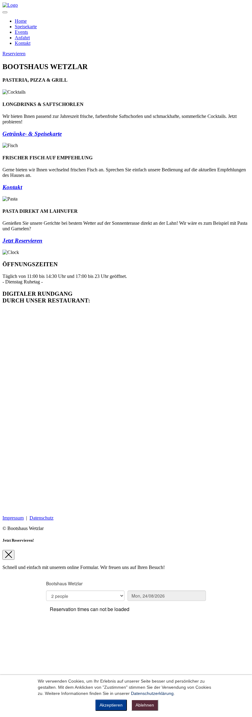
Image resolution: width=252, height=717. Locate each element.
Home (21, 21)
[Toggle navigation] (4, 12)
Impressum (13, 517)
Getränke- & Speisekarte (32, 134)
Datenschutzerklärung (152, 693)
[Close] (8, 555)
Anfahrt (22, 37)
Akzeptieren (111, 705)
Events (21, 32)
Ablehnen (145, 705)
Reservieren (14, 53)
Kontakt (22, 43)
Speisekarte (26, 26)
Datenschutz (41, 517)
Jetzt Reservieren (22, 240)
